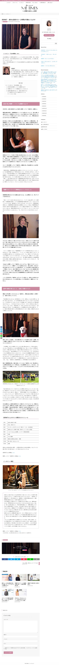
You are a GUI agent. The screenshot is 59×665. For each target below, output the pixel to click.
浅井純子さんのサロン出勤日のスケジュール (18, 92)
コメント (6, 619)
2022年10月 (44, 113)
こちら (13, 452)
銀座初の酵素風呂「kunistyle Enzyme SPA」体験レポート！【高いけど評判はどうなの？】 (49, 80)
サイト (5, 643)
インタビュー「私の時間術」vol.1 (15, 85)
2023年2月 (44, 103)
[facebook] (50, 0)
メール (5, 639)
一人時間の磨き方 (45, 124)
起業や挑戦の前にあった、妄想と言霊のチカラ (17, 90)
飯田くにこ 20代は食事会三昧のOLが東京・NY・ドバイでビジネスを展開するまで (49, 85)
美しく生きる (44, 129)
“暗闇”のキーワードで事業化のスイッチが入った (18, 88)
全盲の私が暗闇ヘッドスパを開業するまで (16, 86)
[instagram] (53, 0)
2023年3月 (44, 101)
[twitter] (52, 0)
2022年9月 (44, 115)
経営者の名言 (44, 126)
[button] (5, 559)
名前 (5, 634)
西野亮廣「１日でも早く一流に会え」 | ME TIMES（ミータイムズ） (48, 73)
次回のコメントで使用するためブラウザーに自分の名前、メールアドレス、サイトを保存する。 (21, 648)
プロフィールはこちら (49, 35)
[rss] (55, 0)
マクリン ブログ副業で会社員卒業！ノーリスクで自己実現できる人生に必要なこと (49, 76)
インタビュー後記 (13, 93)
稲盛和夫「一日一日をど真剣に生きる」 (48, 65)
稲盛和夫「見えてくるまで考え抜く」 (48, 58)
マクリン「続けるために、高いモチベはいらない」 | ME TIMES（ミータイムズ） (49, 77)
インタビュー (5, 21)
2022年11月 (44, 110)
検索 (56, 43)
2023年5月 (44, 98)
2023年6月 (44, 96)
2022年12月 (44, 108)
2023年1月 (44, 106)
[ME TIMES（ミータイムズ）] (29, 8)
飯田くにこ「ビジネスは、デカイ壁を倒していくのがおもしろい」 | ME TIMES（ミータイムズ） (49, 82)
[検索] (56, 0)
